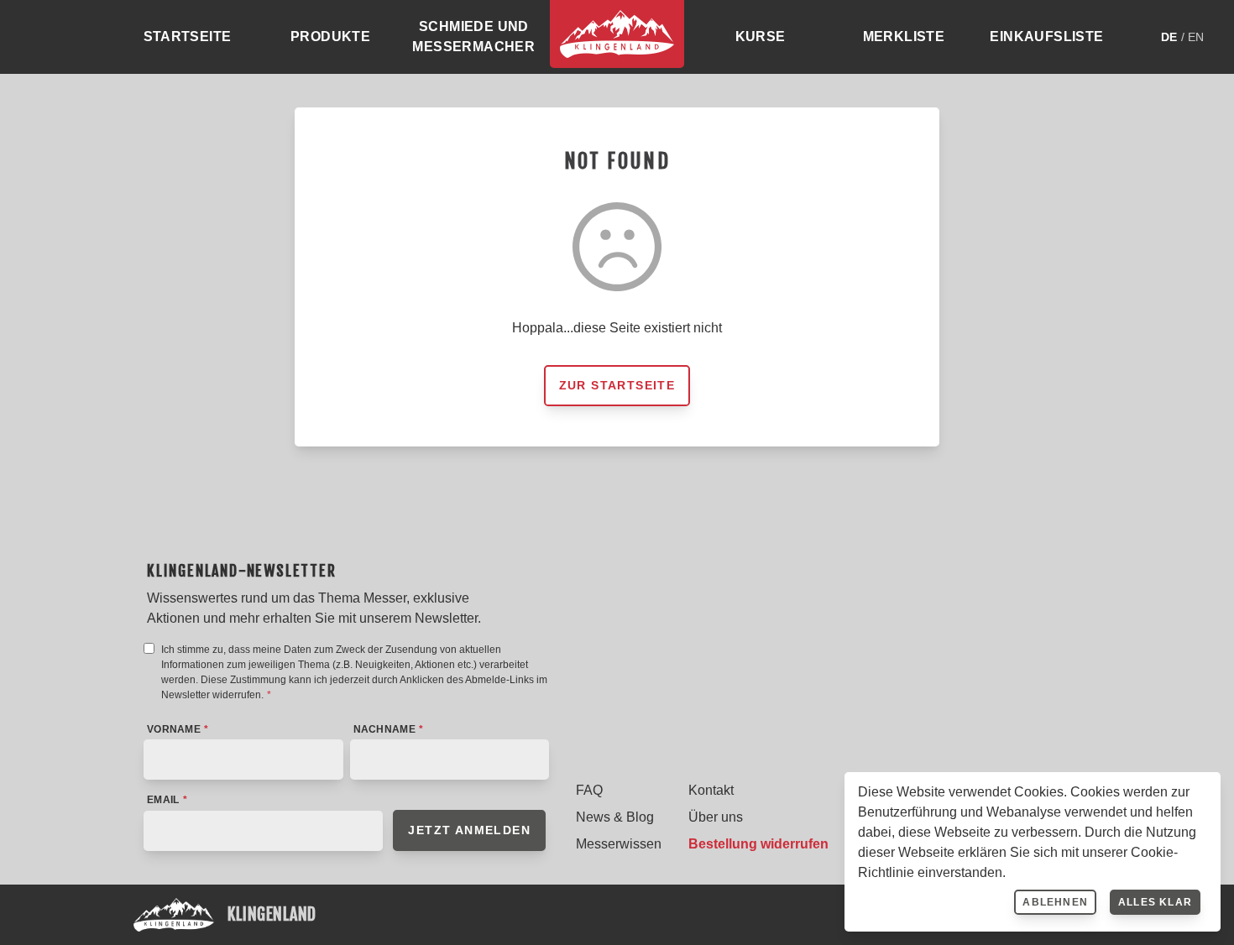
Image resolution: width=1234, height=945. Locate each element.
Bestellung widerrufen (758, 844)
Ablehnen (1055, 902)
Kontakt (711, 790)
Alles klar (1155, 902)
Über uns (715, 817)
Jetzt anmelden (469, 830)
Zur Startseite (617, 385)
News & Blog (615, 817)
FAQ (589, 790)
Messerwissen (618, 844)
